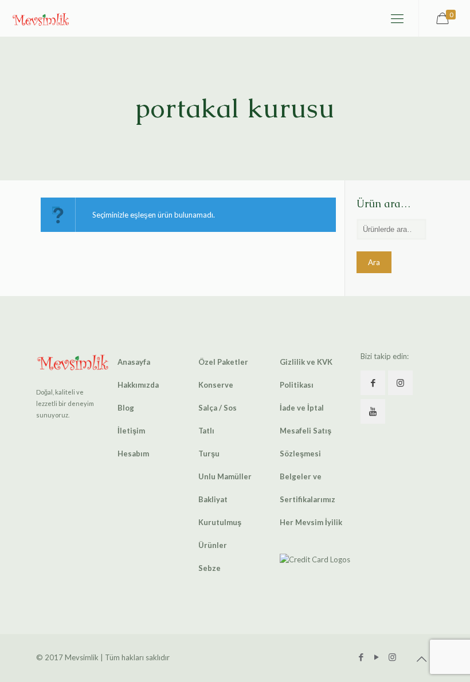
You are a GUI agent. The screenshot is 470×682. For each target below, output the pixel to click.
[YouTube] (377, 657)
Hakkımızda (138, 384)
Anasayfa (133, 361)
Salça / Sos (217, 407)
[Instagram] (392, 657)
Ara (374, 262)
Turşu (209, 453)
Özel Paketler (223, 361)
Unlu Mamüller (225, 476)
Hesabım (133, 453)
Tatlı (206, 430)
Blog (125, 407)
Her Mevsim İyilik (311, 522)
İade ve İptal (302, 407)
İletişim (131, 430)
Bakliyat (213, 499)
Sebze (209, 568)
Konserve (215, 384)
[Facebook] (361, 657)
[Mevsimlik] (40, 18)
